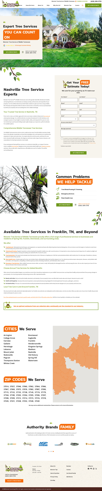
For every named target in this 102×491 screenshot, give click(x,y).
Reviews (68, 466)
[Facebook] (88, 469)
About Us (52, 466)
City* (80, 109)
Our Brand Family (71, 473)
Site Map (52, 480)
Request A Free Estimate (14, 480)
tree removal (47, 116)
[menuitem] (18, 5)
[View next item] (53, 451)
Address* (63, 109)
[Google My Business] (91, 469)
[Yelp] (96, 469)
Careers (68, 469)
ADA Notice (69, 476)
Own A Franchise (54, 473)
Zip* (80, 116)
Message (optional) (66, 128)
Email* (81, 103)
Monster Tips (54, 469)
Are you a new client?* (66, 122)
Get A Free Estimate (93, 5)
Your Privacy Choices (56, 489)
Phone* (63, 103)
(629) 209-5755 (96, 1)
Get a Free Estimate (78, 153)
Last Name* (82, 97)
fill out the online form (47, 297)
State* (62, 116)
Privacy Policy (93, 143)
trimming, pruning (46, 146)
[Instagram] (94, 469)
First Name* (64, 97)
